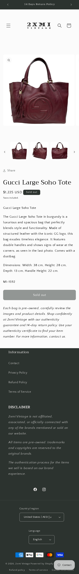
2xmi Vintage (22, 563)
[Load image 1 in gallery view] (19, 151)
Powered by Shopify (42, 563)
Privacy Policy (17, 372)
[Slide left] (4, 152)
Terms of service (38, 570)
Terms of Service (19, 392)
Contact (13, 363)
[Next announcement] (71, 4)
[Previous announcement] (7, 4)
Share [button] (11, 170)
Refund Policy (17, 382)
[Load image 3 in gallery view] (59, 151)
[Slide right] (74, 152)
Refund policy (17, 570)
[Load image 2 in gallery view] (39, 151)
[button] (8, 25)
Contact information (63, 570)
